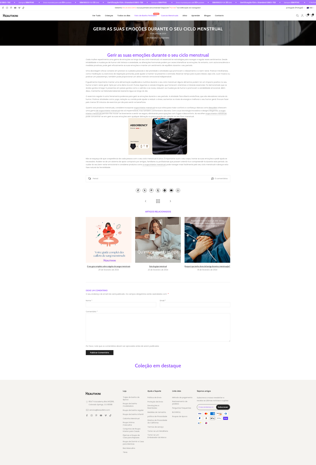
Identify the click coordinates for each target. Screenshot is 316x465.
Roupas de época (179, 416)
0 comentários (221, 178)
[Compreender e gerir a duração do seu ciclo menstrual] (145, 201)
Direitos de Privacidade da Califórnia (157, 421)
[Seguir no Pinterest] (11, 7)
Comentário (92, 311)
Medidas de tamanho (157, 412)
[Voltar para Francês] (158, 201)
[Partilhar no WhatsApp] (178, 190)
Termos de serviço (156, 427)
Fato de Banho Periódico (146, 15)
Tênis (125, 452)
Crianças (109, 15)
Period (95, 178)
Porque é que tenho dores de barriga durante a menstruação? (207, 266)
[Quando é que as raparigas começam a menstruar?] (170, 201)
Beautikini (213, 107)
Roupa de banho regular (133, 410)
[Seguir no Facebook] (3, 7)
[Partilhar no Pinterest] (151, 190)
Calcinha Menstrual (131, 418)
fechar (313, 2)
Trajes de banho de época (131, 398)
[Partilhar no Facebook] (138, 190)
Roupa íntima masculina (128, 423)
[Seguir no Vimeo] (19, 7)
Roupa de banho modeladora (130, 404)
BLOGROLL (176, 412)
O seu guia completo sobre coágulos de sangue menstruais (108, 266)
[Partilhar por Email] (171, 190)
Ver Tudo (96, 15)
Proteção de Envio (155, 402)
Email (163, 300)
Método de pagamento (182, 397)
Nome (89, 300)
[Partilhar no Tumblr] (158, 190)
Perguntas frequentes (181, 408)
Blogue (207, 15)
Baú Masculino (129, 448)
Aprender (195, 15)
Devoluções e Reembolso (153, 406)
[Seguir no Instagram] (7, 7)
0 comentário (163, 38)
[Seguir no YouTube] (15, 7)
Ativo (185, 15)
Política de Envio (154, 397)
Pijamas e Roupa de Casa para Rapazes (131, 436)
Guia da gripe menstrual (158, 266)
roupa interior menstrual (144, 107)
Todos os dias (123, 15)
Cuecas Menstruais (169, 15)
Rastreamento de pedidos (179, 402)
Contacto (219, 15)
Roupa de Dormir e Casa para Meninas (133, 442)
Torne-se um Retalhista (158, 431)
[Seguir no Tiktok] (23, 7)
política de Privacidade (157, 416)
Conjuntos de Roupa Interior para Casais (131, 430)
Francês (153, 38)
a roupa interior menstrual (154, 164)
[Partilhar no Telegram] (165, 190)
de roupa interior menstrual (108, 110)
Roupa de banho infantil (133, 414)
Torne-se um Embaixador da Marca (157, 436)
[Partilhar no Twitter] (145, 190)
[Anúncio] (46, 2)
